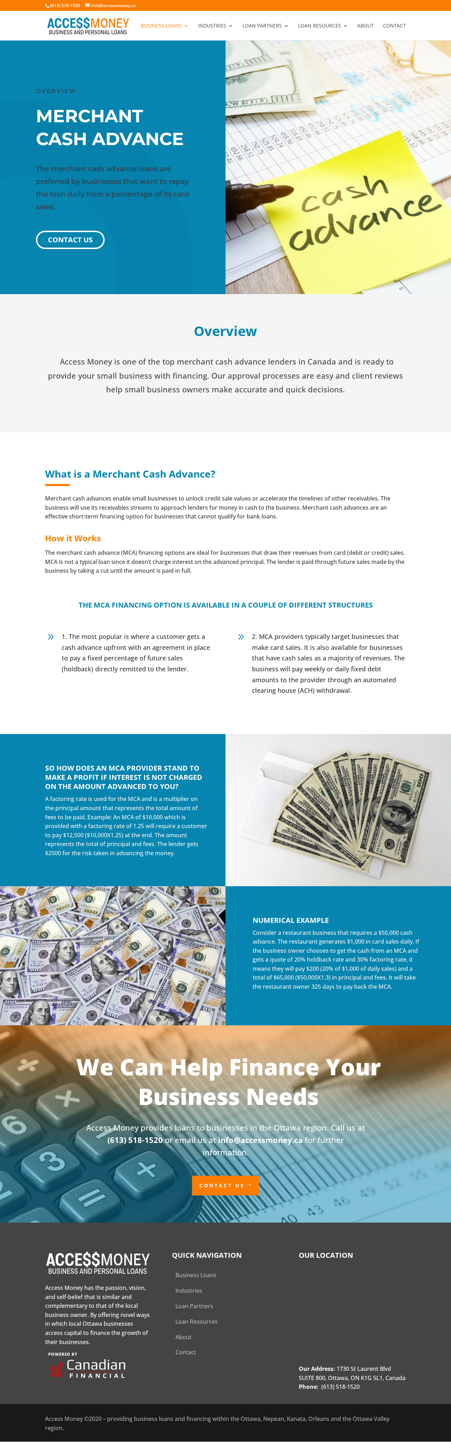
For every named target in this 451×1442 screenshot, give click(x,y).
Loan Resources (319, 26)
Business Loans (161, 26)
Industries (212, 26)
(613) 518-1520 (135, 1140)
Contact (394, 26)
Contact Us (70, 239)
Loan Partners (262, 26)
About (365, 26)
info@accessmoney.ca (260, 1140)
